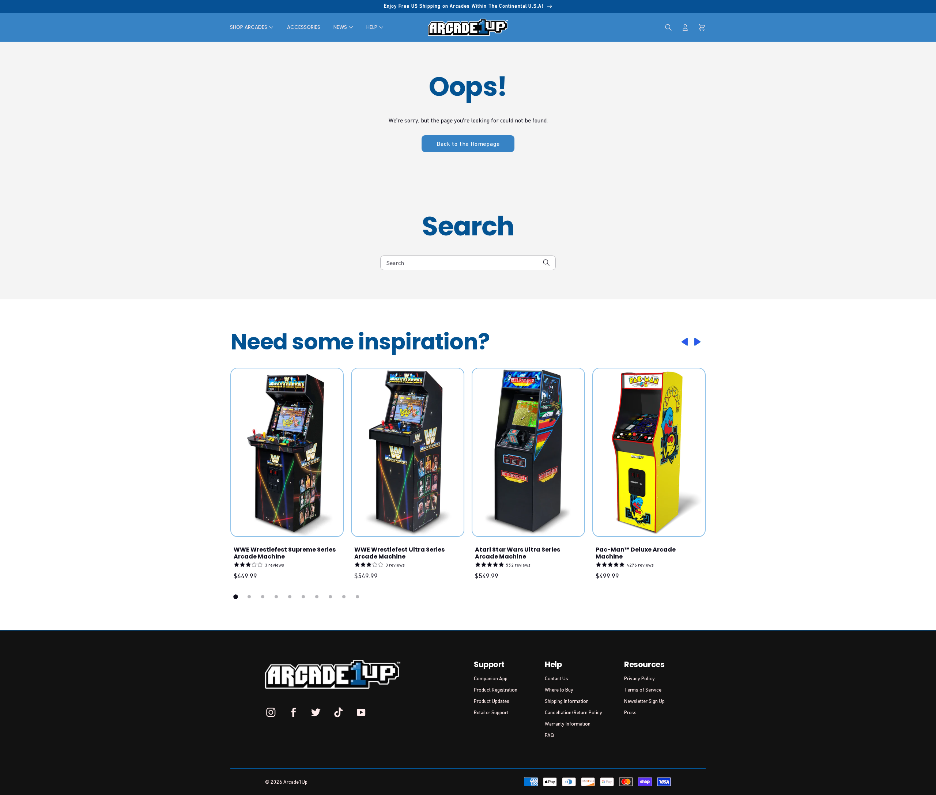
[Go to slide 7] (317, 597)
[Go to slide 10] (357, 597)
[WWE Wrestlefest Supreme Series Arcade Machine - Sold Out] (287, 452)
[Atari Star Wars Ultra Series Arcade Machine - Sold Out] (528, 452)
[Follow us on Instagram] (271, 712)
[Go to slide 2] (249, 597)
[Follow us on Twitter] (316, 712)
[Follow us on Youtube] (361, 712)
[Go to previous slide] (683, 341)
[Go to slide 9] (344, 597)
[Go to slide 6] (303, 597)
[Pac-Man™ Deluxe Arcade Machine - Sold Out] (649, 452)
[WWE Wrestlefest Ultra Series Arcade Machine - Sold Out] (408, 452)
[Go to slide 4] (276, 597)
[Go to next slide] (698, 341)
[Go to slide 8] (330, 597)
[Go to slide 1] (235, 597)
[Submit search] (546, 262)
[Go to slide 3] (262, 597)
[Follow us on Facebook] (293, 712)
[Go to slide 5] (290, 597)
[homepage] (468, 27)
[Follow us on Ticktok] (338, 712)
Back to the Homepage (468, 143)
